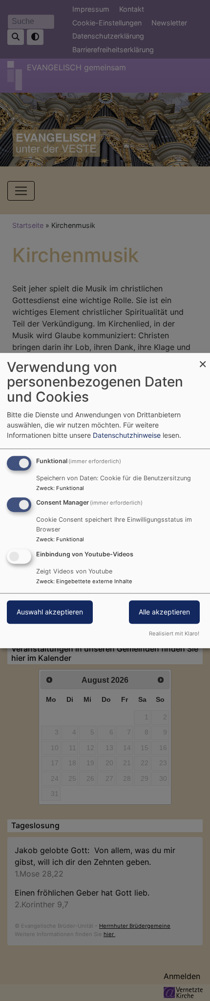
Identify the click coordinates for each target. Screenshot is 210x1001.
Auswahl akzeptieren (50, 612)
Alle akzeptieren (164, 612)
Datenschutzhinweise (127, 435)
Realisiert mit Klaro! (174, 633)
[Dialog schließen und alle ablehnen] (202, 359)
